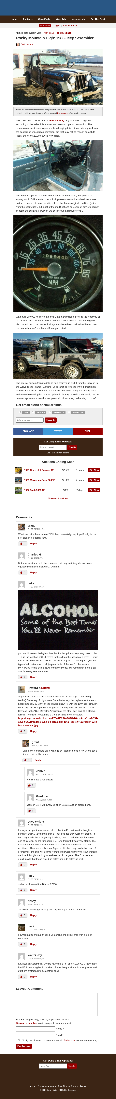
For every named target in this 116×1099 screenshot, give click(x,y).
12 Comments (64, 33)
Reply (33, 543)
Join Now (45, 25)
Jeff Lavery (27, 44)
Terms (83, 1086)
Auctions (28, 19)
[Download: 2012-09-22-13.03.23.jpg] (58, 649)
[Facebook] (46, 1077)
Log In (56, 25)
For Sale (49, 33)
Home (14, 19)
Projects (58, 412)
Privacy (74, 1086)
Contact (42, 1086)
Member (45, 688)
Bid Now (94, 470)
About (33, 1086)
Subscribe (69, 1040)
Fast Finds (63, 1086)
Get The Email (98, 19)
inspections (62, 113)
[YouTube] (70, 1077)
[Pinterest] (58, 1077)
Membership (78, 19)
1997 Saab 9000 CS (34, 490)
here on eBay (56, 120)
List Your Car (70, 25)
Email (59, 1035)
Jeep (25, 412)
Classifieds (44, 19)
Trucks (41, 412)
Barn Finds (58, 8)
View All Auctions (58, 498)
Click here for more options (58, 453)
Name (59, 1028)
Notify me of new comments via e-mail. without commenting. (59, 1040)
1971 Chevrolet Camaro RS (39, 470)
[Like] (21, 543)
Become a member (26, 1023)
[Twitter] (52, 1077)
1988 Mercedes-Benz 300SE (39, 480)
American (78, 412)
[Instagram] (64, 1077)
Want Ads (61, 19)
